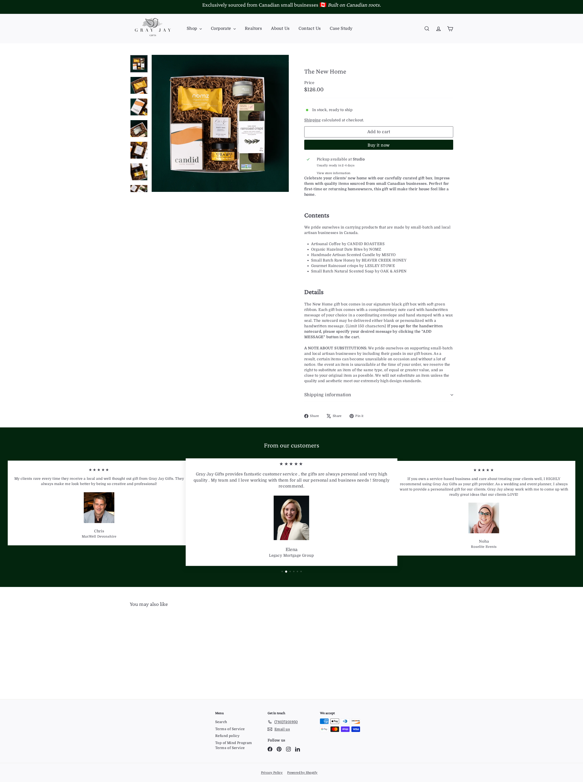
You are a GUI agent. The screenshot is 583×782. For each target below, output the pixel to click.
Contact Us (310, 28)
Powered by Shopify (302, 772)
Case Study (341, 28)
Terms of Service (230, 729)
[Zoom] (220, 123)
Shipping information (327, 394)
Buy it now (379, 145)
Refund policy (227, 736)
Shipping (312, 120)
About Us (280, 28)
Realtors (253, 28)
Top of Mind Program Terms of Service (233, 745)
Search (221, 722)
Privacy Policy (272, 772)
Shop (192, 28)
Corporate (221, 28)
